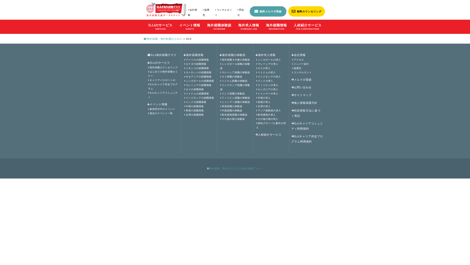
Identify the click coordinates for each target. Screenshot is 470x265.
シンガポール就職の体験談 (235, 66)
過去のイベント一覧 (161, 113)
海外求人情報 (267, 55)
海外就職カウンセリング (164, 67)
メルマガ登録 (303, 79)
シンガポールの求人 (269, 59)
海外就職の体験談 (233, 55)
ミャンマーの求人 (268, 93)
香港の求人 (264, 101)
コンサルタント (303, 72)
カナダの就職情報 (196, 63)
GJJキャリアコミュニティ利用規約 (307, 126)
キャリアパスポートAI (162, 80)
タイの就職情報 (195, 89)
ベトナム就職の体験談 (234, 80)
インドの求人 (265, 80)
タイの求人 (264, 68)
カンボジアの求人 (268, 89)
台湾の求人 (264, 106)
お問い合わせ (303, 87)
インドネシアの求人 (269, 76)
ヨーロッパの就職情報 (199, 72)
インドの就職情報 (196, 101)
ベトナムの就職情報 (197, 93)
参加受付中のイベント (162, 108)
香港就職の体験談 (232, 106)
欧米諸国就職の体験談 (234, 114)
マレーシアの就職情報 (199, 85)
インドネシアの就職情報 (200, 97)
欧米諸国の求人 (267, 114)
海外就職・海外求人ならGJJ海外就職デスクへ (236, 168)
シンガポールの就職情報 (200, 80)
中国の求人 (264, 97)
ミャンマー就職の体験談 (236, 101)
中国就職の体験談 (232, 110)
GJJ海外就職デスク (164, 55)
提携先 (297, 68)
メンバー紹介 (301, 63)
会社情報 (300, 55)
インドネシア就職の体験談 (235, 87)
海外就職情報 (195, 55)
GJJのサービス (160, 62)
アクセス (299, 59)
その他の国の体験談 (233, 118)
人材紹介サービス (269, 134)
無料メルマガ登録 (271, 11)
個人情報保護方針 (305, 103)
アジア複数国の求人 (269, 110)
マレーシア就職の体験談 (236, 72)
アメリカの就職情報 (197, 59)
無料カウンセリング (309, 11)
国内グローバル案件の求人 (271, 125)
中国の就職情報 (195, 106)
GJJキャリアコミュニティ (163, 94)
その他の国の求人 (268, 118)
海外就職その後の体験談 (236, 59)
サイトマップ (303, 95)
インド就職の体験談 (233, 93)
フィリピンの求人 (268, 85)
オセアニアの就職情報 (199, 76)
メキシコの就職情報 (197, 68)
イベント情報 (158, 104)
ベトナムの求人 (267, 72)
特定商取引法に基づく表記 (305, 113)
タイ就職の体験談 (232, 76)
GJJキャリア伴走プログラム (163, 86)
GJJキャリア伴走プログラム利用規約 (307, 139)
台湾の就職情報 (195, 114)
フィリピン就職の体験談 (236, 97)
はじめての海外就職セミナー (163, 73)
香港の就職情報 (195, 110)
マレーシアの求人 (268, 63)
